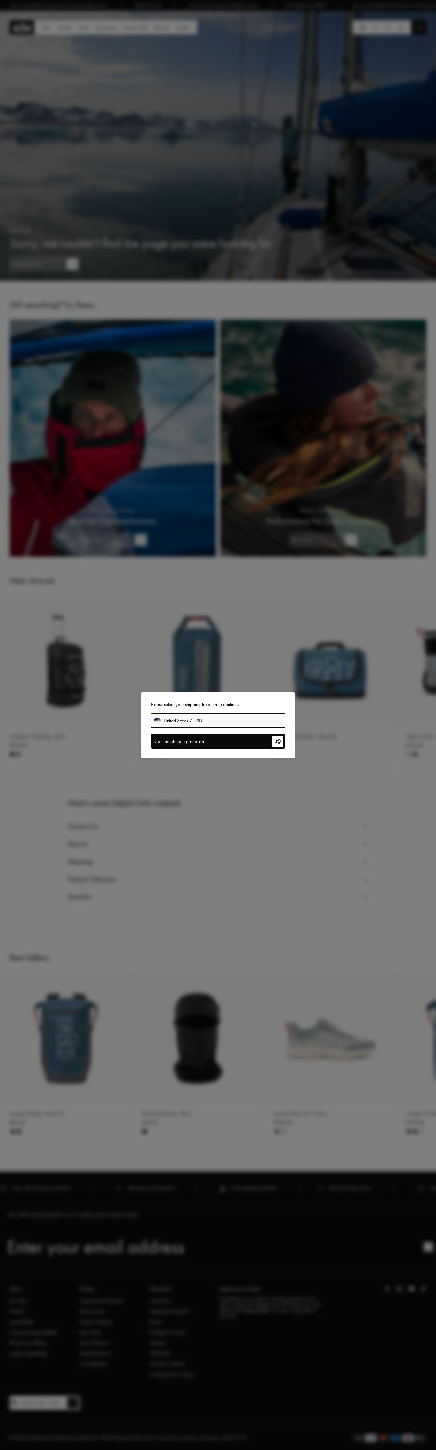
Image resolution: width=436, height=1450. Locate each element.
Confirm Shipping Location (179, 741)
